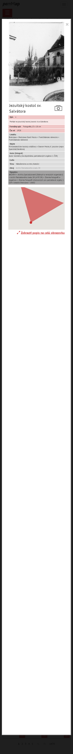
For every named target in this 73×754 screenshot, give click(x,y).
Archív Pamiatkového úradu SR (28, 168)
